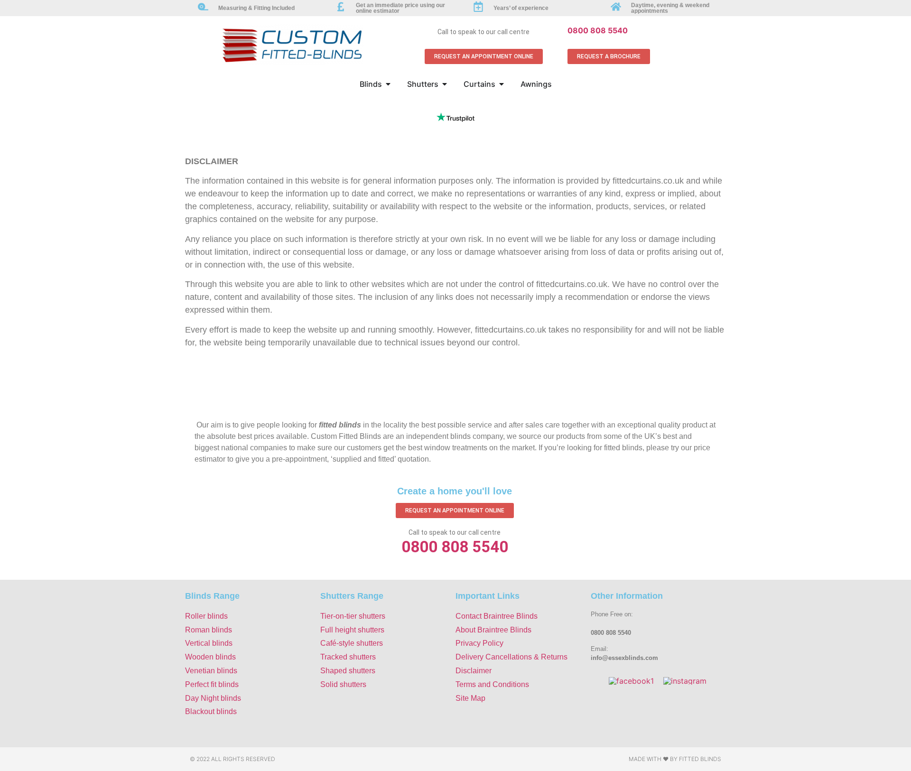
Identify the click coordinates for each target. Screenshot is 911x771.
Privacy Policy (479, 643)
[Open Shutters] (444, 84)
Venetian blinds (211, 671)
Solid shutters (343, 684)
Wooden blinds (210, 657)
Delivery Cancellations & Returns (511, 657)
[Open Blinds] (388, 84)
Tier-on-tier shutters (352, 616)
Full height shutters (352, 630)
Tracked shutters (348, 657)
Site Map (470, 698)
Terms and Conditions (492, 684)
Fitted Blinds (700, 758)
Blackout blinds (211, 711)
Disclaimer (474, 671)
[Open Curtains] (501, 84)
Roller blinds (206, 616)
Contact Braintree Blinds (497, 616)
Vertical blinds (208, 643)
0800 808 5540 (597, 30)
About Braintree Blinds (493, 630)
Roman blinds (208, 630)
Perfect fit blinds (212, 684)
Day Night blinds (213, 698)
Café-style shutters (351, 643)
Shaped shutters (347, 671)
